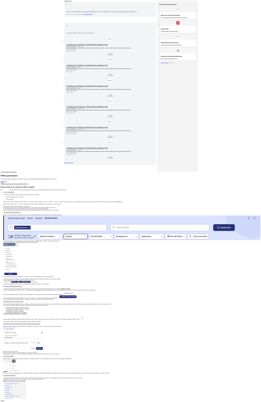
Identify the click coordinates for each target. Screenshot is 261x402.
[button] (110, 46)
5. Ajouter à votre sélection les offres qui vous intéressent (15, 313)
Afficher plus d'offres (68, 162)
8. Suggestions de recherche (9, 375)
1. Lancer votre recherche (9, 192)
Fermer (2, 182)
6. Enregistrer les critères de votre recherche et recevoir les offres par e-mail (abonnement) (21, 323)
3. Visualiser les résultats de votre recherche (12, 286)
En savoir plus (4, 181)
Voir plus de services (164, 62)
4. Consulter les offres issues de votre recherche (13, 301)
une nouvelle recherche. (88, 14)
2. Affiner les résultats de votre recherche (12, 212)
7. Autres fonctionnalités (8, 356)
